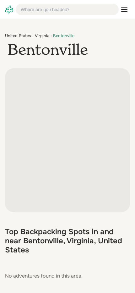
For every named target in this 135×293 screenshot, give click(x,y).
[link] (9, 9)
